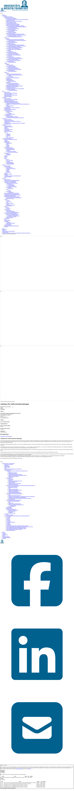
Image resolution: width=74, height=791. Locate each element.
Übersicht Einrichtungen (8, 16)
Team (9, 471)
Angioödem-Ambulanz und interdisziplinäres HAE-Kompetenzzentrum (19, 498)
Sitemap (3, 535)
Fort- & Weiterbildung (7, 176)
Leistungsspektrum (5, 232)
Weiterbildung (6, 153)
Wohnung (8, 171)
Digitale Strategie (9, 205)
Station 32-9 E (10, 502)
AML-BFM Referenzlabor (10, 530)
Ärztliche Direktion (11, 184)
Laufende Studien (13, 505)
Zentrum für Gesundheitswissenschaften (12, 24)
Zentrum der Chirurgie (10, 43)
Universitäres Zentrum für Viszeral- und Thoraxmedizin (15, 88)
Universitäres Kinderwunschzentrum (12, 86)
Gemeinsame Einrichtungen (10, 509)
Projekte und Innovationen (10, 204)
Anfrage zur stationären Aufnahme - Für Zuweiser (12, 121)
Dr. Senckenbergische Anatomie (11, 23)
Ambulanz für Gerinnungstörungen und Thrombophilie (17, 497)
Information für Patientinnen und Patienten (11, 102)
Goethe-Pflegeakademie (10, 163)
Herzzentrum (8, 50)
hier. (21, 458)
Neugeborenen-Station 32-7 (12, 481)
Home (3, 228)
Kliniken (5, 37)
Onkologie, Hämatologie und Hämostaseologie (13, 493)
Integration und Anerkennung (11, 151)
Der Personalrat (6, 209)
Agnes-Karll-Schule (9, 162)
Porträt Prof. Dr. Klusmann (8, 464)
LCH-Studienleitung (11, 499)
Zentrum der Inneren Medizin (11, 52)
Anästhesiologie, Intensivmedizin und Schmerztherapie (15, 39)
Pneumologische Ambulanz (12, 473)
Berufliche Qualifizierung (8, 147)
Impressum (4, 538)
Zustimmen (3, 772)
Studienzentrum (10, 477)
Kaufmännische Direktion (10, 185)
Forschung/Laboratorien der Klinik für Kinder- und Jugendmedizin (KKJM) (16, 515)
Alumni (7, 144)
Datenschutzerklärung (5, 536)
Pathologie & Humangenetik (11, 66)
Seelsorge (8, 112)
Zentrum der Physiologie (10, 31)
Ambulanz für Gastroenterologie (13, 476)
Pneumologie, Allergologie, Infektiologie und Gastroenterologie (16, 470)
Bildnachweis (6, 465)
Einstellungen (3, 770)
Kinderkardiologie (9, 508)
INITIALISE (6, 128)
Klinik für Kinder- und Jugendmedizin (14, 54)
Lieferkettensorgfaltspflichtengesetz (10, 195)
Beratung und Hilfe (7, 110)
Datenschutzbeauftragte (8, 224)
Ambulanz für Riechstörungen (13, 486)
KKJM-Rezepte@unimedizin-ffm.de (6, 436)
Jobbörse (5, 173)
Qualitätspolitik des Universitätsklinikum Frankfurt (12, 194)
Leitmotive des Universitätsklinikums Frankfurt (11, 180)
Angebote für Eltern (11, 482)
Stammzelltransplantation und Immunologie (13, 500)
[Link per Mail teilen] (37, 764)
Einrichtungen (4, 229)
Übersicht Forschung (7, 125)
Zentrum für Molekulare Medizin (11, 27)
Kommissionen (8, 191)
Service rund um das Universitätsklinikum (11, 99)
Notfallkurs (8, 154)
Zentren (5, 72)
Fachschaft (8, 145)
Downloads (8, 106)
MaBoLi (5, 206)
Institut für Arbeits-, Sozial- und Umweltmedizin (14, 21)
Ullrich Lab (8, 519)
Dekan (7, 189)
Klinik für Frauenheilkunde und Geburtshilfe (13, 46)
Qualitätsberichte (5, 534)
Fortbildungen (8, 135)
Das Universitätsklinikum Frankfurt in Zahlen (11, 193)
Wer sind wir (8, 208)
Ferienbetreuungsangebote (10, 223)
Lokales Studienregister (10, 137)
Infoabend (6, 156)
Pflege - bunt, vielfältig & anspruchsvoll (10, 93)
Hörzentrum (8, 82)
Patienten (5, 513)
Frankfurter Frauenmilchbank (13, 484)
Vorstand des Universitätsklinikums (10, 182)
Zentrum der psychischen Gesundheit (12, 59)
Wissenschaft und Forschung (9, 120)
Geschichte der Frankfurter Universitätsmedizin (11, 196)
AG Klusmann (8, 516)
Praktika (5, 155)
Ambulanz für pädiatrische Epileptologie (14, 492)
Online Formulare (7, 467)
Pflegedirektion (8, 187)
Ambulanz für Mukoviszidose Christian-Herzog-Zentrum (17, 475)
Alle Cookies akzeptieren (11, 788)
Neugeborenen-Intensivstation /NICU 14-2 (15, 480)
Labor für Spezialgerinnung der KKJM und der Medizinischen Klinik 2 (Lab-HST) (19, 526)
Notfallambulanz (7, 466)
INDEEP (5, 127)
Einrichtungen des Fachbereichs (9, 17)
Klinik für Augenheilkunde (10, 41)
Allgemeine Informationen (10, 211)
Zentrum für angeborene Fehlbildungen (14, 483)
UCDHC (5, 199)
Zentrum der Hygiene (9, 64)
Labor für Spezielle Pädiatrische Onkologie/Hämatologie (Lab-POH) (17, 525)
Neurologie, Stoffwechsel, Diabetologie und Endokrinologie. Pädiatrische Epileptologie (20, 485)
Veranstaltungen (7, 218)
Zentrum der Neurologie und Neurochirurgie (13, 57)
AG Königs (8, 520)
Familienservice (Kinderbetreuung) (12, 214)
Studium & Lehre (7, 142)
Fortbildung (8, 150)
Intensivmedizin (8, 507)
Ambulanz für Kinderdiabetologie (13, 491)
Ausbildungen (6, 141)
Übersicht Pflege (7, 92)
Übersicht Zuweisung (7, 119)
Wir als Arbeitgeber (7, 166)
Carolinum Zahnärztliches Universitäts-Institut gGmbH (17, 34)
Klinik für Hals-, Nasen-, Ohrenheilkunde (13, 48)
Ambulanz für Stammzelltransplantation (14, 503)
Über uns (5, 140)
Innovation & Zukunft (7, 95)
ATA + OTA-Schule (9, 160)
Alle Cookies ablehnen (4, 788)
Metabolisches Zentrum (10, 80)
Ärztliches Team (11, 479)
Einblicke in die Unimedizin (10, 168)
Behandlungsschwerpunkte (12, 487)
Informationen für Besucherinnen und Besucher (12, 107)
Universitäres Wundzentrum (10, 89)
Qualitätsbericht (6, 122)
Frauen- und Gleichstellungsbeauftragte (10, 213)
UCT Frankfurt (8, 75)
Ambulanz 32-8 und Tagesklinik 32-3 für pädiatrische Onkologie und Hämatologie (21, 496)
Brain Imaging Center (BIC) (10, 33)
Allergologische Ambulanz (12, 472)
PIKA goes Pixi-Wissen (8, 96)
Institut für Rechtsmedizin (10, 70)
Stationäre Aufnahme (9, 514)
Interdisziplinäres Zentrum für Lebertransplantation (14, 85)
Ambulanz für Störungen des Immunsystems (15, 504)
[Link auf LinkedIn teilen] (37, 690)
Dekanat (7, 146)
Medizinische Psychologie (10, 20)
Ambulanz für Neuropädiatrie (13, 489)
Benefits (7, 170)
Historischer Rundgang (10, 198)
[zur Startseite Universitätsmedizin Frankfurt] (14, 10)
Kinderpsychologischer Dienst (13, 510)
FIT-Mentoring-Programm (8, 126)
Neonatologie (8, 478)
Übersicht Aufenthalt (7, 98)
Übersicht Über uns (7, 179)
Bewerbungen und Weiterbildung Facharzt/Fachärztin (12, 468)
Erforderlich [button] (2, 771)
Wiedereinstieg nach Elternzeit (11, 216)
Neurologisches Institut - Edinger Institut (12, 68)
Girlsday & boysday (9, 217)
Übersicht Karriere (7, 165)
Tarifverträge (8, 172)
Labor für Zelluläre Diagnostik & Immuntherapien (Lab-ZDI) (16, 527)
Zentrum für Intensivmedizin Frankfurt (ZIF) (15, 74)
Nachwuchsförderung (9, 203)
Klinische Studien (11, 506)
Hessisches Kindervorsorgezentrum (12, 83)
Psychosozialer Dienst (11, 511)
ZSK (5, 132)
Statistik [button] (2, 778)
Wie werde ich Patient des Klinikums (12, 116)
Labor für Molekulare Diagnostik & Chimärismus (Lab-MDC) (16, 528)
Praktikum (6, 174)
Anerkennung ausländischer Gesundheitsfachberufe (12, 175)
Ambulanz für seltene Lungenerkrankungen (15, 474)
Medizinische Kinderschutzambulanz (12, 84)
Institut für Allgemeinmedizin (11, 22)
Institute (5, 63)
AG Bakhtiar (8, 524)
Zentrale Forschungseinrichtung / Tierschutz (13, 35)
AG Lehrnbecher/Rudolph (10, 522)
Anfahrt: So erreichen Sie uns (9, 100)
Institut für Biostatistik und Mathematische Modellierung (15, 25)
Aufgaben (8, 134)
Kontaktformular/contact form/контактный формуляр (15, 117)
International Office (7, 114)
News (5, 157)
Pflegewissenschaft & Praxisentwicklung (10, 94)
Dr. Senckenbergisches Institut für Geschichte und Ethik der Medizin (17, 19)
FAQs (5, 177)
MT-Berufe (8, 161)
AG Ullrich (8, 518)
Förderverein (6, 221)
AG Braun (8, 517)
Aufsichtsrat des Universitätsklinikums (10, 181)
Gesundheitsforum (7, 220)
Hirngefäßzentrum (9, 79)
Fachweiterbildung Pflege (10, 149)
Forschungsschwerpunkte (8, 129)
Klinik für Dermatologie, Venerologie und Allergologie (15, 44)
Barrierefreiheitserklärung (6, 537)
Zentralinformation (7, 108)
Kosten (7, 104)
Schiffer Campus (9, 55)
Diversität (8, 169)
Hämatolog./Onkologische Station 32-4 (14, 495)
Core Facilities (8, 201)
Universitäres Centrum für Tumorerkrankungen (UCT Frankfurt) (14, 123)
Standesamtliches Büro (10, 105)
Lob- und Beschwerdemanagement (10, 109)
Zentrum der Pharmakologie (10, 29)
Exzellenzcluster (7, 130)
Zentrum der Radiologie (10, 61)
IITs (7, 136)
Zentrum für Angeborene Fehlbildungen (12, 77)
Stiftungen (6, 226)
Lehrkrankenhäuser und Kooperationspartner (11, 225)
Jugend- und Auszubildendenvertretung (12, 212)
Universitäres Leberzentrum (10, 87)
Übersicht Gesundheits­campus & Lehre (10, 139)
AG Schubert (8, 521)
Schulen (5, 158)
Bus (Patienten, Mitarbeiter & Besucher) (10, 101)
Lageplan (3, 533)
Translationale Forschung (8, 131)
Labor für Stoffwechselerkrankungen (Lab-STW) (14, 529)
